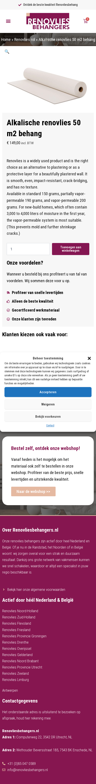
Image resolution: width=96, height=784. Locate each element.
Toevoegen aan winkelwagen (70, 249)
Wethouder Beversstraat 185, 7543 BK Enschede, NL (54, 750)
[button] (89, 358)
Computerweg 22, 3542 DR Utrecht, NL (44, 737)
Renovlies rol (24, 39)
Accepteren (48, 392)
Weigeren (48, 404)
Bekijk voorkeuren (48, 417)
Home (6, 39)
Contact (50, 425)
